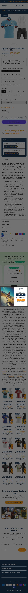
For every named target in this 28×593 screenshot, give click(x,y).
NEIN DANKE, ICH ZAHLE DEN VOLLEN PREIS (20, 301)
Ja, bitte (20, 299)
